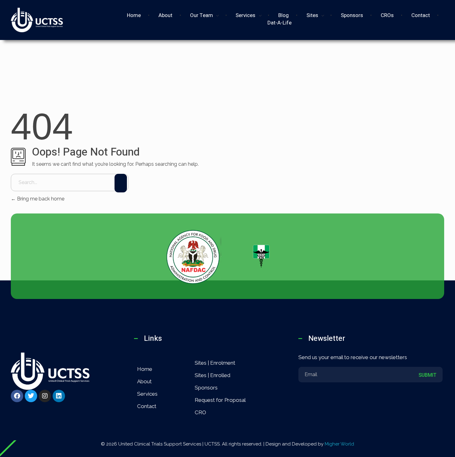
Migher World (339, 444)
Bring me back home (40, 199)
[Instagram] (45, 396)
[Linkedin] (59, 396)
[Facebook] (17, 396)
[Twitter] (31, 396)
